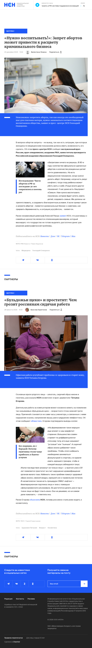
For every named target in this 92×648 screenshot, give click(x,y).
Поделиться (54, 52)
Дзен (53, 236)
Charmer (16, 642)
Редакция (8, 599)
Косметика (52, 528)
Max (73, 236)
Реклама (31, 599)
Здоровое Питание (29, 528)
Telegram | (66, 236)
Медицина (26, 250)
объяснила (35, 500)
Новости (44, 236)
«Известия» (36, 421)
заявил (63, 216)
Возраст (42, 528)
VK (58, 236)
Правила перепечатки (13, 638)
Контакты (20, 599)
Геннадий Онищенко (41, 250)
